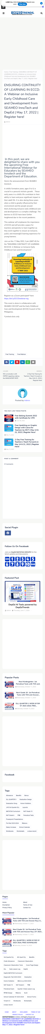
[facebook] (43, 7)
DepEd (26, 969)
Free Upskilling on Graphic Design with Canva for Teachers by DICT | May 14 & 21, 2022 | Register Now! (27, 429)
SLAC (26, 993)
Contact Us (27, 907)
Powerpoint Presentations (14, 819)
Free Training (13, 72)
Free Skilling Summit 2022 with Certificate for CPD (26, 417)
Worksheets (20, 831)
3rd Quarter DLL (9, 957)
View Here (22, 4)
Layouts (25, 807)
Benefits (18, 795)
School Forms (31, 997)
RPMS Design (8, 993)
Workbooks (9, 831)
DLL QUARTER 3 (11, 799)
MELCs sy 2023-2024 (24, 981)
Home (6, 72)
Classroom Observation (25, 961)
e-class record (31, 831)
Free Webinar (21, 354)
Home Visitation (25, 803)
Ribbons (24, 823)
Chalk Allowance (9, 961)
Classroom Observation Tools (13, 965)
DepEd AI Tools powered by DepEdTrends (23, 606)
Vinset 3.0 (7, 1001)
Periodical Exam (9, 989)
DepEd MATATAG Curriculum (13, 973)
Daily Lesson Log (14, 969)
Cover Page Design (32, 965)
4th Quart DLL (21, 957)
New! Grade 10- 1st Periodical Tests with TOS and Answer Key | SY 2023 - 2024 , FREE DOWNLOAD (27, 694)
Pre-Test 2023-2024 (12, 823)
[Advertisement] (22, 43)
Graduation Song (11, 803)
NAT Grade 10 (27, 811)
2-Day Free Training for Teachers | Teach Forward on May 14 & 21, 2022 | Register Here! (27, 443)
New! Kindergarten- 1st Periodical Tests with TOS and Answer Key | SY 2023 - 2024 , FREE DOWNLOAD (28, 683)
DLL (5, 969)
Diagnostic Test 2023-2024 (12, 977)
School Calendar (24, 827)
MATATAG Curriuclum (13, 811)
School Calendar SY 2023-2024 (14, 997)
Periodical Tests (28, 815)
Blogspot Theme (17, 1028)
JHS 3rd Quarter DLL (12, 807)
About (25, 902)
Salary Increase (11, 827)
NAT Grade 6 (10, 815)
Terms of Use (27, 905)
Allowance (9, 795)
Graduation (28, 977)
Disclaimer (6, 905)
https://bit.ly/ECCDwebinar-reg (16, 298)
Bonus (26, 795)
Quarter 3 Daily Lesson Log (26, 989)
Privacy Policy (7, 907)
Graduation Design (26, 799)
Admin (8, 122)
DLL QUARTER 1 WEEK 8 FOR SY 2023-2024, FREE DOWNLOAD (28, 705)
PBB (19, 815)
